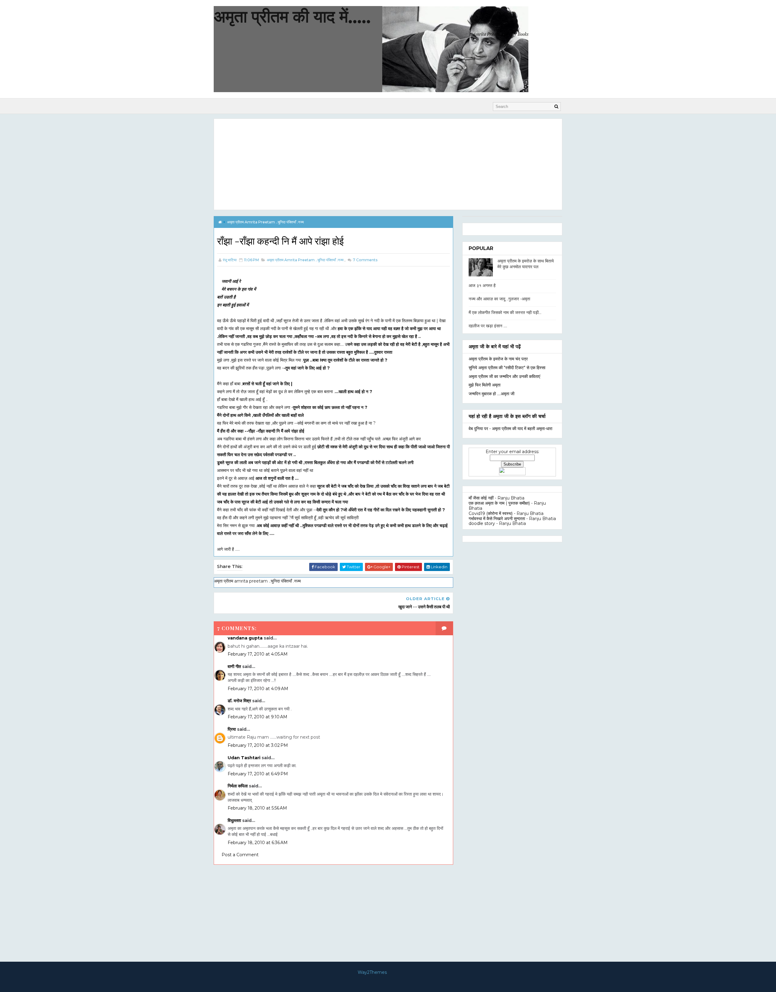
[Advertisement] (388, 164)
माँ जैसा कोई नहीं (481, 498)
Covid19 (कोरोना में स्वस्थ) (491, 513)
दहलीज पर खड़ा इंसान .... (488, 326)
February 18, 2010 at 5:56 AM (257, 808)
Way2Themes (372, 972)
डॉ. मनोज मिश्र (239, 700)
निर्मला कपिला (238, 786)
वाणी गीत (234, 666)
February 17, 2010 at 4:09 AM (258, 688)
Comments (364, 260)
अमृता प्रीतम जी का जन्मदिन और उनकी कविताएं (504, 376)
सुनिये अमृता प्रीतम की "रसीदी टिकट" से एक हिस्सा (507, 367)
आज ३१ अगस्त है (482, 285)
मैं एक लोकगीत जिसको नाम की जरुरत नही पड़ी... (505, 312)
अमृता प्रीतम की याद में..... (292, 16)
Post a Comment (240, 854)
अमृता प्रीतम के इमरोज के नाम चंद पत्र (498, 359)
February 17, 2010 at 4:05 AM (258, 654)
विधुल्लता (234, 820)
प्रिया (232, 729)
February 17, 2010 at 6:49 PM (258, 774)
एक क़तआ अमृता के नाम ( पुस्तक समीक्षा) (499, 503)
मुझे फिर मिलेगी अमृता (484, 385)
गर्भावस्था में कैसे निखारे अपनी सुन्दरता (497, 518)
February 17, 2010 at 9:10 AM (257, 717)
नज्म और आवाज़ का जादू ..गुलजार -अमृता (499, 299)
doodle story (482, 523)
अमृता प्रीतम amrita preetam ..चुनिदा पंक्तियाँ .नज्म (265, 222)
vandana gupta (245, 638)
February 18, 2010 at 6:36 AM (258, 842)
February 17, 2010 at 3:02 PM (258, 745)
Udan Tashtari (244, 757)
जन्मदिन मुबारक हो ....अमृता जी (491, 393)
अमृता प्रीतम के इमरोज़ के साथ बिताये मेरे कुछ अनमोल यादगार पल (525, 264)
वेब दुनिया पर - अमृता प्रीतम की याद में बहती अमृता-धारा (510, 428)
